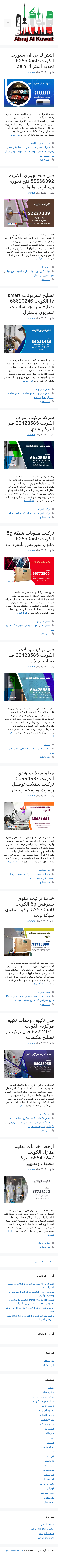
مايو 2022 (49, 1360)
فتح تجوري (49, 275)
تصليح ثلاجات (47, 1419)
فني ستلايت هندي (37, 878)
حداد (52, 1438)
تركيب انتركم (44, 509)
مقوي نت (18, 1000)
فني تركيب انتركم (16, 513)
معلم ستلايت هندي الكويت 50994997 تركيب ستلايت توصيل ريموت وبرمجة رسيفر (32, 781)
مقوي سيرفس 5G (45, 1000)
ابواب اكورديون (43, 271)
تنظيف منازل (44, 1243)
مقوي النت (45, 625)
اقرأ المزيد (15, 134)
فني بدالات (18, 748)
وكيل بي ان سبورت (26, 151)
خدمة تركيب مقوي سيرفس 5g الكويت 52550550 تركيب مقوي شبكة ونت (29, 906)
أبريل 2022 (48, 1365)
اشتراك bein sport (41, 874)
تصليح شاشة (40, 397)
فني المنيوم (48, 1460)
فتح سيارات (36, 275)
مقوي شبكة (17, 625)
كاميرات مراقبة (47, 1483)
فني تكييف (45, 1114)
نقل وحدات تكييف (36, 1126)
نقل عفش (49, 1497)
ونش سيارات (47, 1502)
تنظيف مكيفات (47, 1122)
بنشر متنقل (48, 1392)
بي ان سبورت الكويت (40, 143)
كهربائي (50, 1488)
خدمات (50, 1442)
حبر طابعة (49, 1433)
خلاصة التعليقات (46, 1533)
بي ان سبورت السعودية (42, 1396)
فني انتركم (31, 513)
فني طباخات (48, 1479)
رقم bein (12, 147)
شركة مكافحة (47, 1447)
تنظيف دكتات (15, 1118)
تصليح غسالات (47, 1424)
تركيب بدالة (30, 748)
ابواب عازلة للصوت (25, 271)
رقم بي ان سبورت (45, 151)
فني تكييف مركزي (18, 1122)
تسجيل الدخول (47, 1524)
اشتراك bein (44, 147)
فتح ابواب (9, 271)
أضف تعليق (45, 159)
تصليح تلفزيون (43, 393)
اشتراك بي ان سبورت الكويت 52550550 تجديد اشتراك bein (32, 60)
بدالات (47, 744)
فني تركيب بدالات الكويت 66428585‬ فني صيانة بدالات (30, 655)
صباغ (51, 1451)
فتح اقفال (45, 267)
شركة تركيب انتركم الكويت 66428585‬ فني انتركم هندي (30, 422)
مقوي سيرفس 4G (14, 996)
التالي (36, 1261)
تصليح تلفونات (47, 1415)
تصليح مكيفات (43, 1118)
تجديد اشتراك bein (27, 147)
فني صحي (49, 1474)
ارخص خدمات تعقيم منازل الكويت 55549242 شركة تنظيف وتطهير (34, 1154)
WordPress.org (46, 1538)
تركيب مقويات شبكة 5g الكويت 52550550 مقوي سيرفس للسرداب (30, 538)
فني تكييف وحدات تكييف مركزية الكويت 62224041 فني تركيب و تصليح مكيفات (29, 1028)
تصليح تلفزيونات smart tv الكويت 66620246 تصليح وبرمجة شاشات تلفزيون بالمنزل (31, 303)
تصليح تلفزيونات (42, 389)
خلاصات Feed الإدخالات (42, 1529)
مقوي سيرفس (43, 621)
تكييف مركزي (29, 1118)
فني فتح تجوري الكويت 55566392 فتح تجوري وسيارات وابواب (31, 181)
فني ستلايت (44, 870)
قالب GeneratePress (14, 1550)
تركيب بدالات (44, 748)
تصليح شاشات (28, 393)
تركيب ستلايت (23, 874)
